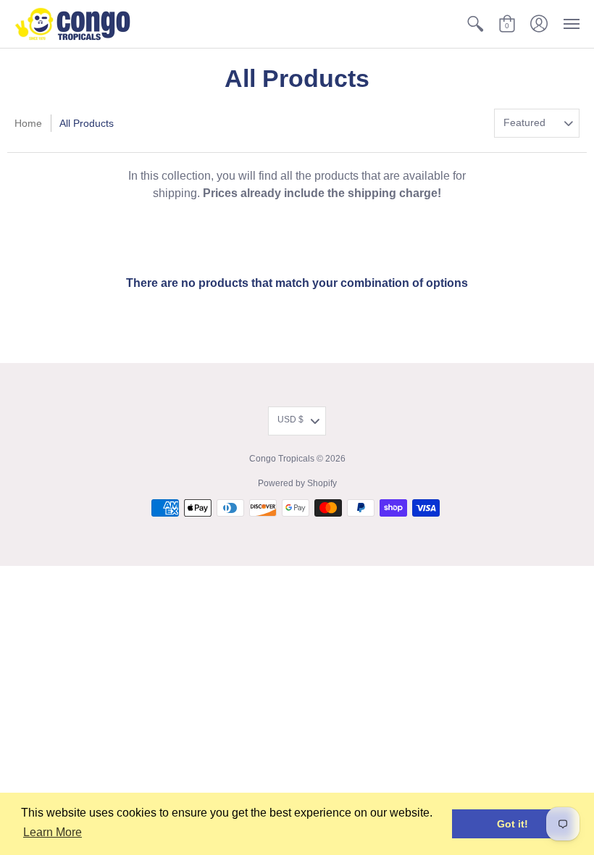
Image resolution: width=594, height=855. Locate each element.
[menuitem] (475, 24)
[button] (475, 24)
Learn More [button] (52, 832)
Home (28, 123)
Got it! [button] (512, 824)
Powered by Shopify (297, 483)
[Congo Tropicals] (72, 24)
